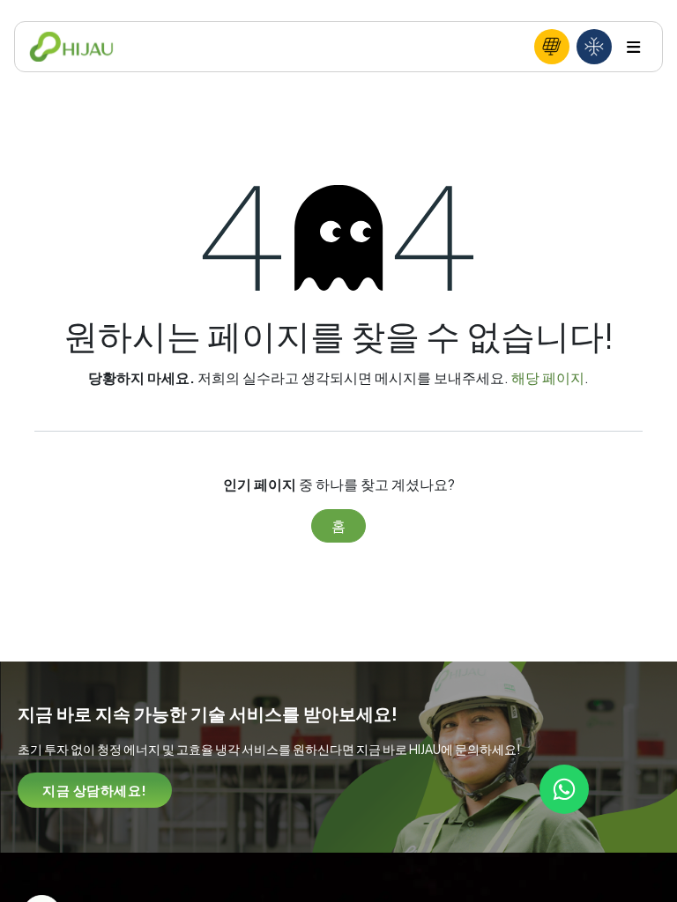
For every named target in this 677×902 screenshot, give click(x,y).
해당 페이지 (547, 377)
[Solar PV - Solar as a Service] (551, 46)
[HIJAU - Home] (71, 47)
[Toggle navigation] (633, 47)
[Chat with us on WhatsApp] (564, 789)
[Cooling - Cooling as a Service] (594, 46)
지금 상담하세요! (94, 789)
